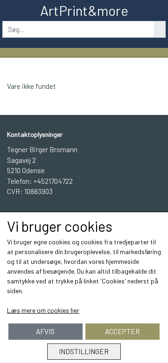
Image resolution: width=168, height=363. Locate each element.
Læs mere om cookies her (43, 310)
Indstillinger (84, 351)
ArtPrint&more (84, 10)
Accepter (122, 331)
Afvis (45, 331)
